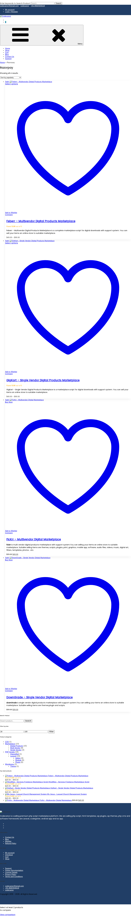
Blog (7, 54)
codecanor (24, 6)
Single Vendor (15, 750)
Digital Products (16, 746)
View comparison (7, 914)
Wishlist (8, 841)
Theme (13, 766)
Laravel (13, 756)
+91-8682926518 (38, 6)
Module (18, 760)
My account (9, 10)
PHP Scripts (10, 752)
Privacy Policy (10, 874)
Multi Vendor (15, 748)
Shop (7, 50)
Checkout (9, 855)
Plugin (17, 762)
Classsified (14, 754)
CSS (7, 742)
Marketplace (10, 744)
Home (7, 48)
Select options (11, 84)
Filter (51, 731)
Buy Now (9, 402)
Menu (80, 44)
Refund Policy (10, 843)
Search (28, 721)
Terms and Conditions (14, 876)
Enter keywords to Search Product (15, 3)
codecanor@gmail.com (9, 6)
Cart (7, 52)
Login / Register (11, 12)
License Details (11, 872)
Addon (18, 758)
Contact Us (9, 57)
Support (8, 59)
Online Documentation (14, 870)
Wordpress (9, 764)
